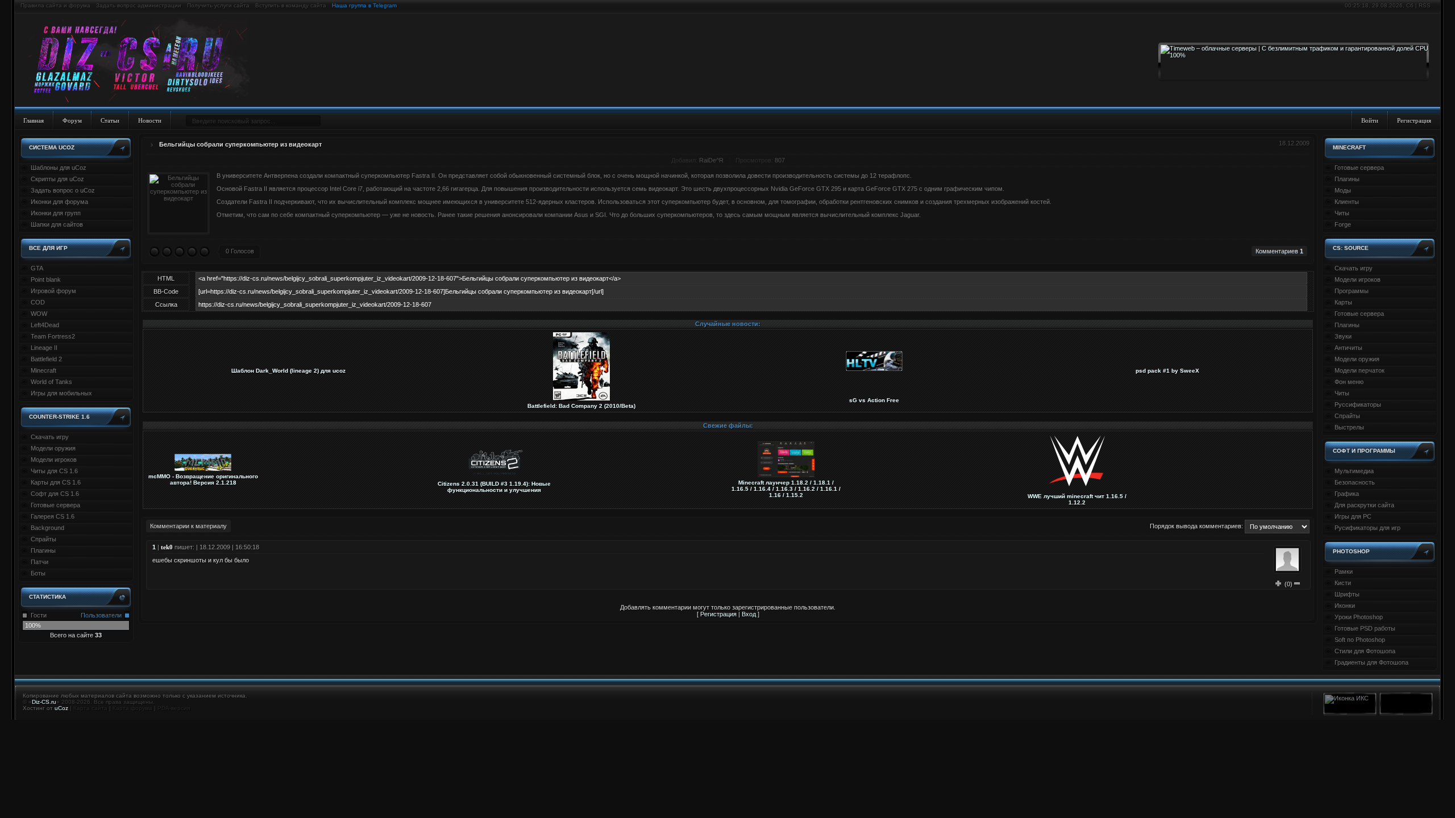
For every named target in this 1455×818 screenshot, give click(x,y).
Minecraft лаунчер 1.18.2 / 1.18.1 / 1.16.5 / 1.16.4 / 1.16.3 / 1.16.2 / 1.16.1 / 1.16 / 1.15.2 (786, 488)
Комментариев (1279, 251)
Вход (749, 614)
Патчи (39, 561)
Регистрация (1414, 120)
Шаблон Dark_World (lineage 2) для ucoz (288, 371)
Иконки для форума (59, 201)
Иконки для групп (56, 213)
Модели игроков (54, 459)
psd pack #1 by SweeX (1167, 371)
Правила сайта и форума (55, 5)
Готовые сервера (55, 505)
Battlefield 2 (46, 359)
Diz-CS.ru (44, 702)
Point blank (46, 279)
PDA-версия (173, 708)
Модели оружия (53, 448)
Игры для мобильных (61, 393)
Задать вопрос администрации (138, 5)
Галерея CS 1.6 (52, 516)
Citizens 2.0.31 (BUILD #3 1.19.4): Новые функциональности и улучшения (494, 487)
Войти (1369, 120)
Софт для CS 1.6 (55, 493)
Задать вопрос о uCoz (63, 190)
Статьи (110, 120)
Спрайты (43, 539)
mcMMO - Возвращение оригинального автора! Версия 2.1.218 (203, 479)
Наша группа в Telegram (364, 5)
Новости (149, 120)
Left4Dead (45, 325)
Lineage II (44, 347)
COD (38, 302)
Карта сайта (90, 708)
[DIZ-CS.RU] (143, 61)
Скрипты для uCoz (57, 179)
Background (47, 527)
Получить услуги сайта (218, 5)
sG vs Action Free (874, 400)
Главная (33, 120)
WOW (39, 313)
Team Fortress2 (53, 336)
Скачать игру (50, 436)
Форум (72, 120)
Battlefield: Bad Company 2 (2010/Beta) (581, 406)
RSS (1425, 5)
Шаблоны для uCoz (58, 167)
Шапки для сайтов (57, 224)
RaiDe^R (711, 160)
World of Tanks (51, 381)
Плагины (43, 550)
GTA (37, 268)
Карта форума (132, 708)
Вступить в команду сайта (290, 5)
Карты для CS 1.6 (56, 482)
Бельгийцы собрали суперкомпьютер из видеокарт (240, 144)
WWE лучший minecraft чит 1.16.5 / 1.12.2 (1077, 499)
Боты (38, 573)
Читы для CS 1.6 (54, 471)
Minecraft (43, 370)
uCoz (61, 708)
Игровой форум (53, 290)
